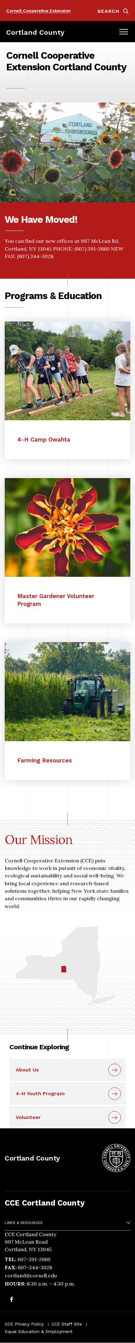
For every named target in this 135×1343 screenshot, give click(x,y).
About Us (27, 1070)
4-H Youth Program (40, 1093)
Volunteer (28, 1117)
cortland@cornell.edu (31, 1275)
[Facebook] (11, 1300)
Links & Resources (24, 1223)
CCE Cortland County (45, 1202)
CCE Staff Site (66, 1323)
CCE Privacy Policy (24, 1323)
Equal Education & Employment (39, 1331)
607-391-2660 (34, 1259)
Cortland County (35, 32)
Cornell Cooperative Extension (38, 10)
